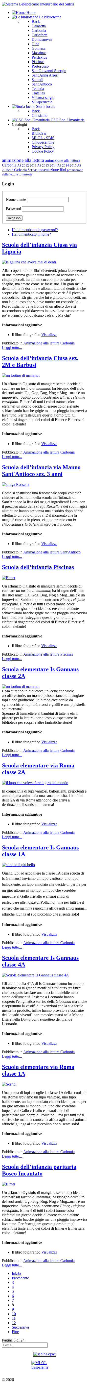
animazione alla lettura (23, 160)
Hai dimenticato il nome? (31, 234)
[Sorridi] (9, 1084)
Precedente (20, 1278)
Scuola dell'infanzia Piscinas (38, 567)
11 (14, 1318)
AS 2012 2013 (27, 165)
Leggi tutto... (12, 347)
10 (14, 1314)
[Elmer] (8, 578)
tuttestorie (25, 174)
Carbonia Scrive (26, 170)
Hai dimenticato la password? (35, 230)
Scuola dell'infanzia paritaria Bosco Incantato (39, 1170)
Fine (15, 1332)
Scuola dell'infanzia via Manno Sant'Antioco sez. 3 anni (41, 470)
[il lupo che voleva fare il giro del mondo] (35, 783)
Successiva (20, 1327)
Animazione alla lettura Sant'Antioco (52, 552)
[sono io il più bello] (18, 865)
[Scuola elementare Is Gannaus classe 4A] (35, 975)
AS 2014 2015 (67, 165)
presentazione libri (52, 170)
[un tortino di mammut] (21, 375)
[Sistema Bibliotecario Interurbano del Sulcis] (38, 4)
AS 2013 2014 (47, 165)
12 (14, 1323)
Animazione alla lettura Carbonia (49, 343)
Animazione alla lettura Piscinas (48, 654)
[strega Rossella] (15, 484)
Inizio (16, 1273)
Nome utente (16, 199)
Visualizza (49, 335)
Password (13, 209)
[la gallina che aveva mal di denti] (29, 262)
